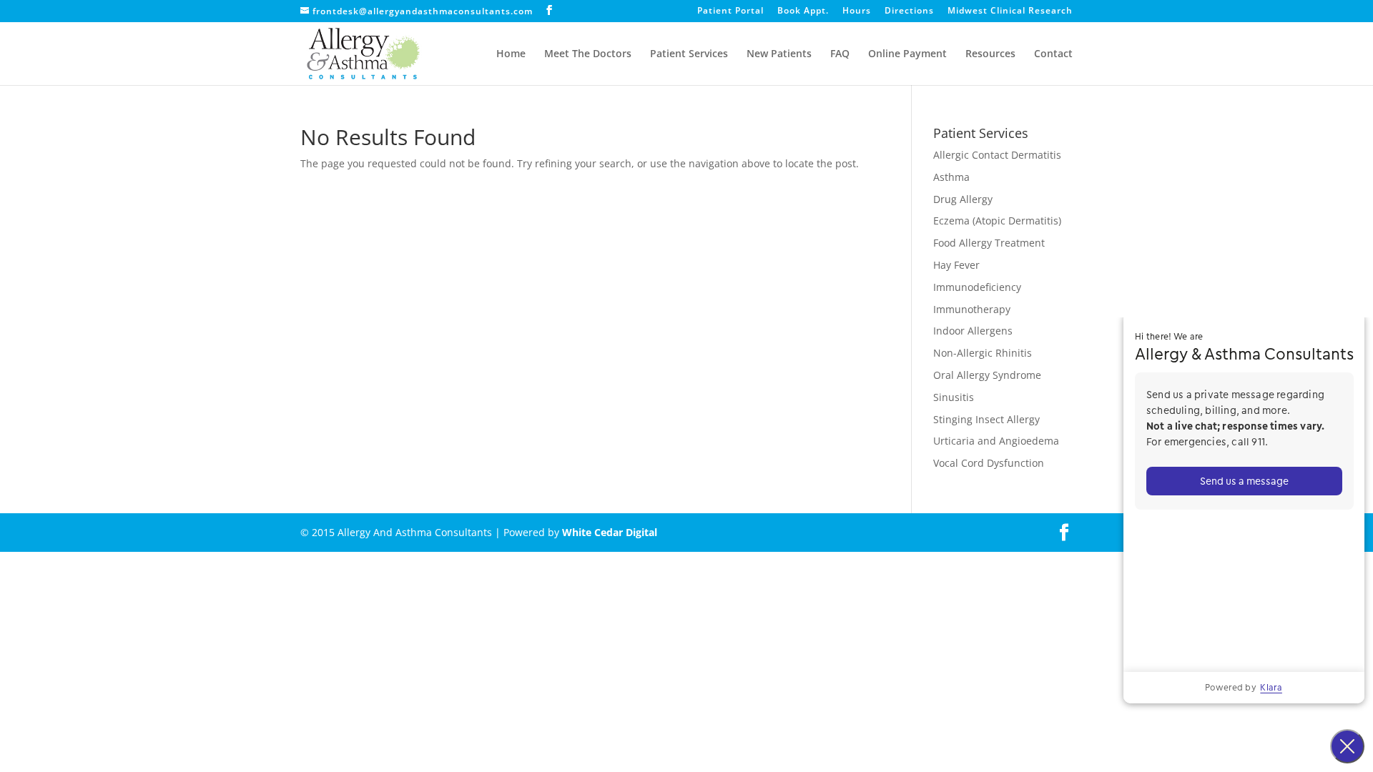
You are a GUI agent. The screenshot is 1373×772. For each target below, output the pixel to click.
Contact (1053, 54)
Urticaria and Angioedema (996, 440)
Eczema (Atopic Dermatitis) (997, 220)
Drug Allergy (963, 199)
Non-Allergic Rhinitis (982, 353)
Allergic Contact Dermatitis (997, 155)
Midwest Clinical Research (1010, 11)
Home (511, 54)
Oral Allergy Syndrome (987, 375)
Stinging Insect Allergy (986, 419)
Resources (990, 54)
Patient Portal (730, 11)
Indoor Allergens (973, 330)
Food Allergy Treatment (989, 242)
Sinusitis (953, 397)
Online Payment (907, 54)
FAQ (840, 54)
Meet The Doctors (587, 54)
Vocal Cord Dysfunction (988, 463)
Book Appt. (803, 11)
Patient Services (689, 54)
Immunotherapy (971, 309)
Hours (856, 11)
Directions (909, 11)
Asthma (951, 177)
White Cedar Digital (609, 532)
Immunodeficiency (977, 287)
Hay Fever (956, 265)
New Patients (779, 54)
